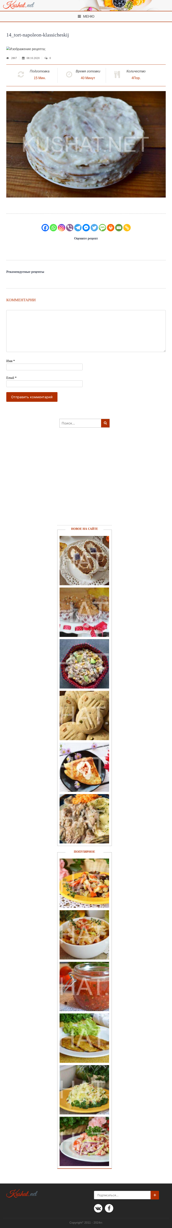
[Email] (118, 227)
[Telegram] (78, 227)
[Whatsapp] (53, 227)
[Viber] (69, 227)
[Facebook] (45, 227)
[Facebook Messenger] (86, 227)
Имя (10, 361)
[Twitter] (94, 227)
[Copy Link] (127, 227)
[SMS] (102, 227)
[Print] (110, 227)
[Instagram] (61, 227)
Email (11, 378)
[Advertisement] (82, 482)
